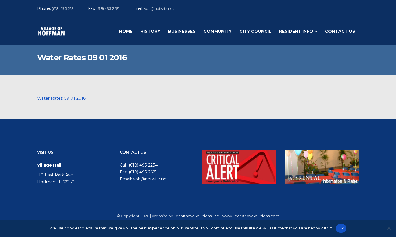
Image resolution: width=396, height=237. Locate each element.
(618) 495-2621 (107, 8)
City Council (255, 31)
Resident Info (296, 31)
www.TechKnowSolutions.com (250, 216)
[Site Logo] (51, 31)
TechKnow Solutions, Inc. (197, 216)
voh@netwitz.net (159, 8)
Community (218, 31)
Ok (341, 228)
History (150, 31)
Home (125, 31)
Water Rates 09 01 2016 (61, 98)
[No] (389, 228)
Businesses (182, 31)
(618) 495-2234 (64, 8)
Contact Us (340, 31)
